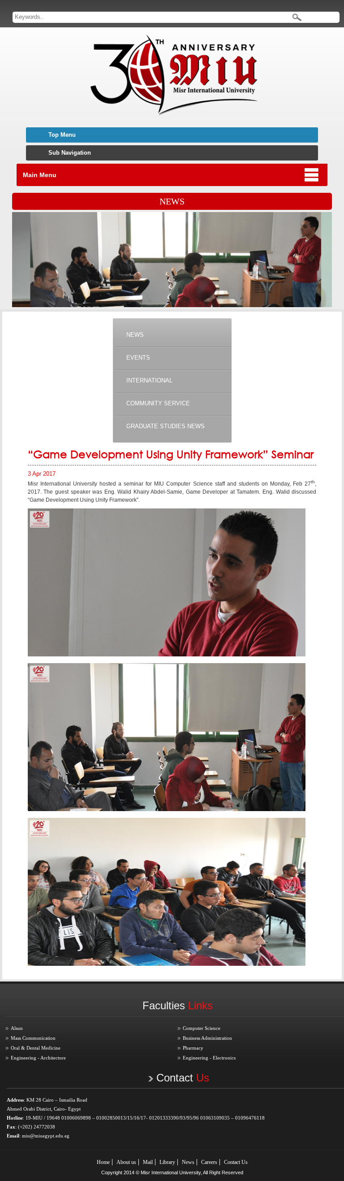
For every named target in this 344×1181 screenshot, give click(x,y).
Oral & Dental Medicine (35, 1048)
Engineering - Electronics (209, 1057)
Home (103, 1162)
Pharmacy (193, 1048)
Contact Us (236, 1162)
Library (167, 1162)
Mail (148, 1162)
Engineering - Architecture (38, 1057)
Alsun (17, 1028)
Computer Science (201, 1028)
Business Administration (207, 1038)
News (188, 1162)
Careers (209, 1162)
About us (126, 1162)
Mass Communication (33, 1038)
